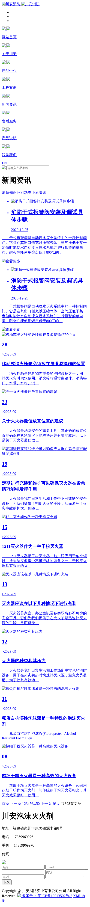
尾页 (56, 804)
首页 (5, 804)
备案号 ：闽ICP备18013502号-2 (46, 896)
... (34, 804)
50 (38, 804)
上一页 (15, 804)
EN (4, 163)
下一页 (46, 804)
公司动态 (24, 193)
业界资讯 (38, 193)
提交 (7, 882)
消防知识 (9, 193)
